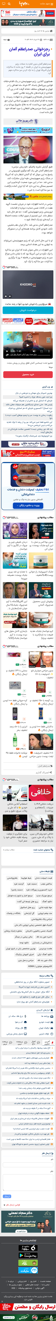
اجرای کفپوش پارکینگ (24, 954)
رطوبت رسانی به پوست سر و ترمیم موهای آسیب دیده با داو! (28, 417)
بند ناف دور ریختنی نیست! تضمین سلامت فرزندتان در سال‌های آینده (30, 431)
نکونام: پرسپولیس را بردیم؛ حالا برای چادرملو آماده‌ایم (30, 1073)
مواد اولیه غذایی (45, 907)
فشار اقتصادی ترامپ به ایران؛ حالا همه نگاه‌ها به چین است (28, 1139)
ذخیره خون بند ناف (44, 937)
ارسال (7, 1196)
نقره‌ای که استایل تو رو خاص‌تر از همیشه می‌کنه (32, 400)
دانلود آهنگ (47, 901)
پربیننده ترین (19, 1042)
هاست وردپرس (45, 948)
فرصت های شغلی (31, 1284)
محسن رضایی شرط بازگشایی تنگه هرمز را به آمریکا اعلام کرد (28, 1068)
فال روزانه (19, 1028)
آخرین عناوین (47, 1042)
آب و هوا (19, 1022)
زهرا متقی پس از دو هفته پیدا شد (37, 1063)
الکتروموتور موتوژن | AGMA (40, 966)
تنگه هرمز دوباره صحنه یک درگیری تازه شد (34, 1078)
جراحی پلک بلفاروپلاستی (41, 919)
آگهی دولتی (39, 1288)
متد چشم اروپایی (45, 913)
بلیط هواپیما (26, 878)
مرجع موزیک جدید (44, 895)
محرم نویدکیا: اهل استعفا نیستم (38, 1053)
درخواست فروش (28, 310)
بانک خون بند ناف (44, 960)
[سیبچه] (28, 1248)
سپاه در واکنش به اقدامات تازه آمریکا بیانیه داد (33, 1098)
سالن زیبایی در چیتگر (24, 937)
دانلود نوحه (24, 943)
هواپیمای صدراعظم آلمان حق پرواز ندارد (33, 1001)
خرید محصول (28, 374)
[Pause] (6, 296)
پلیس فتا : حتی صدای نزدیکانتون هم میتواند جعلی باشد (29, 404)
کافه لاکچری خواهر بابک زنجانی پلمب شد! (34, 1088)
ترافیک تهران (44, 1028)
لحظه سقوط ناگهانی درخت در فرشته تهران (33, 1113)
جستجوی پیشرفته (25, 1288)
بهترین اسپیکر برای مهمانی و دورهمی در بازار (33, 393)
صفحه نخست (45, 1281)
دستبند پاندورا (17, 890)
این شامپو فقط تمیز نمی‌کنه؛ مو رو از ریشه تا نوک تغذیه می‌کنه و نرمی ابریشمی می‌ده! (29, 424)
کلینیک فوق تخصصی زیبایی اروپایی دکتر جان (33, 925)
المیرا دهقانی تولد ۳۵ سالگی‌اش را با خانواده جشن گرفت (28, 1083)
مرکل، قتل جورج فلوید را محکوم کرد (34, 997)
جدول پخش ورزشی (15, 1034)
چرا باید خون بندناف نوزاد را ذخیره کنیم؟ (35, 397)
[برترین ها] (24, 3)
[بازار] (28, 1263)
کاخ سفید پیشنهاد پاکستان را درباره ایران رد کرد (32, 1048)
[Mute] (10, 296)
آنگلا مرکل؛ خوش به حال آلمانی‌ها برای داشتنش (29, 992)
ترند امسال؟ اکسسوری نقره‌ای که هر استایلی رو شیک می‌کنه (30, 410)
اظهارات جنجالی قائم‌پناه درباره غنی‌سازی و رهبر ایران (29, 1118)
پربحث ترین (5, 1042)
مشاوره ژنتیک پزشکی (13, 931)
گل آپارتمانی (29, 913)
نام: (52, 1159)
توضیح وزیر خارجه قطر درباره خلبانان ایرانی (34, 1123)
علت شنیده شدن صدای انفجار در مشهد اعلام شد (32, 1103)
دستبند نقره (32, 884)
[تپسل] (3, 267)
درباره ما (11, 1281)
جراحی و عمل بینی (26, 960)
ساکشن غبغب (46, 884)
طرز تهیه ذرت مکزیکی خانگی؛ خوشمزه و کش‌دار (32, 1134)
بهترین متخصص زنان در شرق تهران (20, 948)
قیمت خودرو (44, 1022)
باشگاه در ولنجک (13, 913)
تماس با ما (46, 1284)
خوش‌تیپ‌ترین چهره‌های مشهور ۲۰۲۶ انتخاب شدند (30, 1058)
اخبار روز (33, 1281)
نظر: (51, 1171)
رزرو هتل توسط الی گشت (27, 901)
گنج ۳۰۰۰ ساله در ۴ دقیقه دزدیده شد (36, 1108)
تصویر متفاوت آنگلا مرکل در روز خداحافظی (31, 982)
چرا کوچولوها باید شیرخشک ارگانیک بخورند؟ (34, 436)
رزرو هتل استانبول (27, 907)
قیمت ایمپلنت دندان (43, 878)
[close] (2, 1301)
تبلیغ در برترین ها (15, 1284)
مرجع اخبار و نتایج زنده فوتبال (20, 895)
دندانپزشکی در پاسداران (42, 943)
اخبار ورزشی (22, 1281)
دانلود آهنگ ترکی (44, 954)
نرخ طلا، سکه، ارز (16, 1016)
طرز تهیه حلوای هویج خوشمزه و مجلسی (34, 1093)
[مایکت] (28, 1271)
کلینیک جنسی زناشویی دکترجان (39, 931)
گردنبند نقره (19, 884)
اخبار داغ (34, 1042)
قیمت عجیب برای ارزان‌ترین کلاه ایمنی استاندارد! (31, 1128)
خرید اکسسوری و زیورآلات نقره (39, 890)
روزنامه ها (45, 1016)
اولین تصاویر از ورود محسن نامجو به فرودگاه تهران (30, 1144)
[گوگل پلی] (28, 1256)
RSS (13, 1288)
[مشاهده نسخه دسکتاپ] (3, 4)
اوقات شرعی (44, 1034)
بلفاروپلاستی (12, 878)
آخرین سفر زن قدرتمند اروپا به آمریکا (34, 987)
